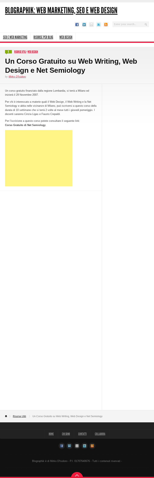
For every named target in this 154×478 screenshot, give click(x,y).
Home (7, 416)
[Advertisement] (38, 158)
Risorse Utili (20, 52)
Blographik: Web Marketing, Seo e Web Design (61, 10)
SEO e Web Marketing (15, 37)
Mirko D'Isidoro (17, 76)
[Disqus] (51, 245)
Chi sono (66, 434)
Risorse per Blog (43, 37)
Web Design (65, 37)
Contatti (82, 434)
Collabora (100, 434)
